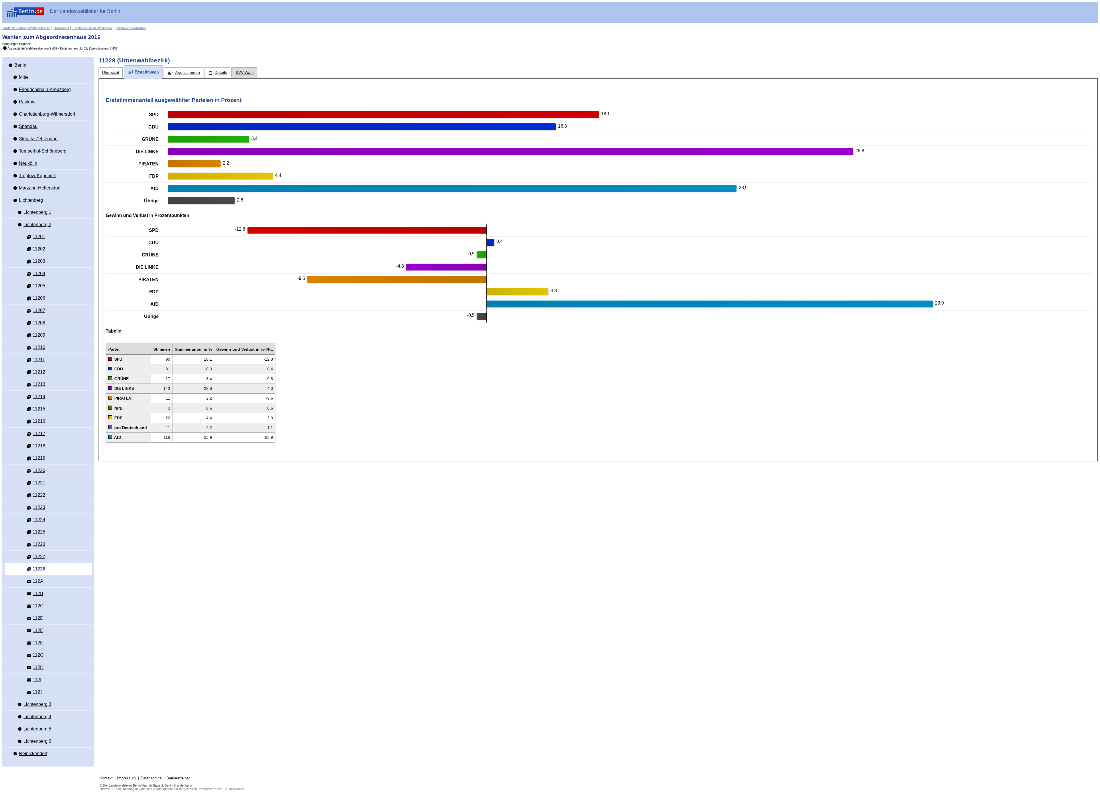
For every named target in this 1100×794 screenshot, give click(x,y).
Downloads (61, 28)
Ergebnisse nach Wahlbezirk (92, 28)
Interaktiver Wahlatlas (131, 28)
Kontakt (106, 778)
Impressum (126, 778)
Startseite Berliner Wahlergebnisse (26, 28)
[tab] (110, 73)
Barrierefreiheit (178, 778)
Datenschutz (151, 778)
